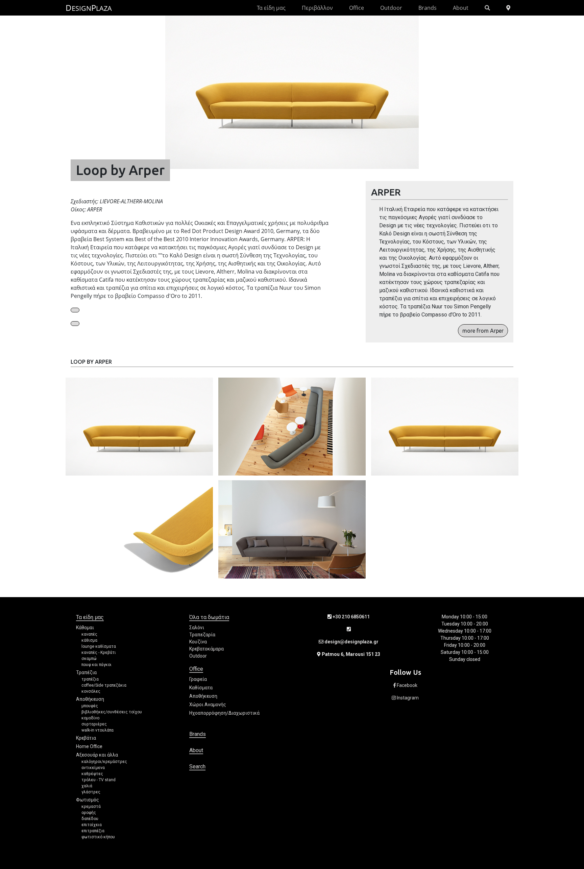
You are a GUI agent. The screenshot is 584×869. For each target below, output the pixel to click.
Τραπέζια (86, 672)
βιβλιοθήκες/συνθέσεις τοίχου (111, 712)
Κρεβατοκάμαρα (206, 648)
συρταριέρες (94, 724)
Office (356, 7)
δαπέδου (89, 818)
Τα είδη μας (271, 7)
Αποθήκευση (90, 699)
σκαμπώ (89, 658)
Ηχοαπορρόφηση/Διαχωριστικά (224, 713)
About (460, 7)
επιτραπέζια (92, 830)
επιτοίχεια (91, 824)
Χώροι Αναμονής (207, 704)
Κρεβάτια (86, 738)
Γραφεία (198, 679)
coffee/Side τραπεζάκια (103, 685)
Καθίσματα (201, 687)
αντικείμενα (93, 767)
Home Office (89, 746)
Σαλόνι (196, 627)
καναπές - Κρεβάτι (98, 652)
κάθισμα (89, 640)
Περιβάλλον (317, 7)
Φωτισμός (87, 799)
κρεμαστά (91, 806)
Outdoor (391, 7)
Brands (427, 7)
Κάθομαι (85, 627)
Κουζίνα (198, 641)
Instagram (407, 697)
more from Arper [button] (483, 331)
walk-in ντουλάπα (97, 730)
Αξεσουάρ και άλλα (97, 755)
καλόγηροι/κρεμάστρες (104, 761)
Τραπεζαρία (202, 634)
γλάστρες (90, 792)
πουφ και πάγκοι (96, 664)
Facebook (406, 685)
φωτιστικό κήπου (98, 837)
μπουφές (89, 706)
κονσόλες (90, 691)
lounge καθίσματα (98, 646)
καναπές (89, 634)
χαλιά (86, 786)
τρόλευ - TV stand (98, 779)
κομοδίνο (90, 718)
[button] (75, 310)
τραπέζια (90, 679)
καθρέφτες (92, 773)
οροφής (88, 812)
